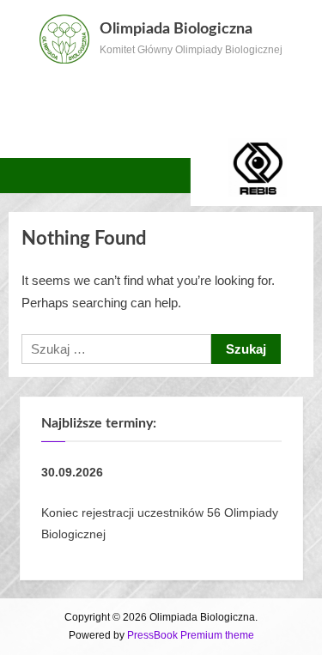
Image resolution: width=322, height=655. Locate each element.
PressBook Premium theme (190, 635)
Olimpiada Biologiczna (176, 29)
